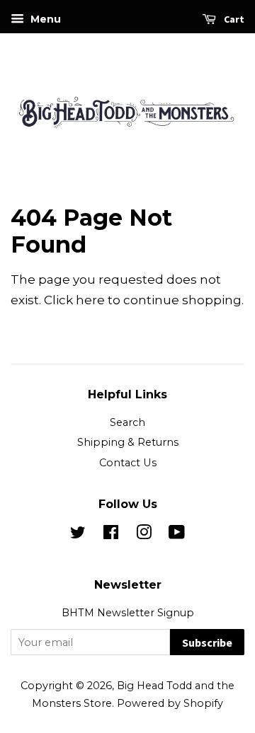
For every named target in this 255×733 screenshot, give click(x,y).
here (90, 300)
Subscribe (207, 642)
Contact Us (128, 462)
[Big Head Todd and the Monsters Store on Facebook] (111, 535)
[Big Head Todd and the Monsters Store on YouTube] (177, 535)
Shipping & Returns (127, 442)
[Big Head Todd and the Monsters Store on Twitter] (78, 535)
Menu (44, 19)
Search (127, 422)
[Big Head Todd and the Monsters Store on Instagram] (144, 535)
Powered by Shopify (170, 703)
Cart (233, 19)
